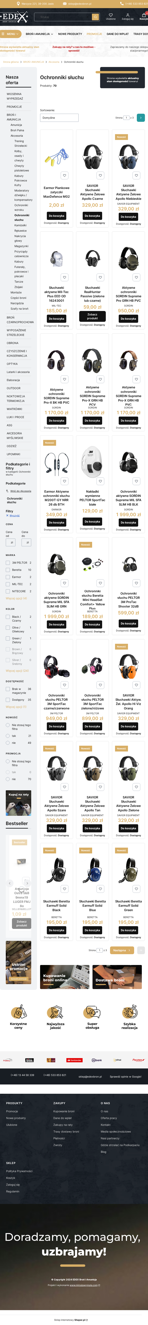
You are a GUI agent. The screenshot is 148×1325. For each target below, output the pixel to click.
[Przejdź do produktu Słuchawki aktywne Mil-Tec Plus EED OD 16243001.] (56, 259)
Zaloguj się (13, 1184)
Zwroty (57, 1145)
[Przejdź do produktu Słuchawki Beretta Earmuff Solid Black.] (56, 870)
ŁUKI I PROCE (15, 417)
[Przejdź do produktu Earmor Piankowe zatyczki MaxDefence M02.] (56, 156)
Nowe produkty (16, 1118)
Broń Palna (17, 130)
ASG (9, 425)
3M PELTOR (19, 562)
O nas (104, 1111)
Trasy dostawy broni (66, 1131)
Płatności (59, 1138)
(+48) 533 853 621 (136, 3)
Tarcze (18, 281)
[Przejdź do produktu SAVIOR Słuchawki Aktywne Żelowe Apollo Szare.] (56, 768)
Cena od (9, 533)
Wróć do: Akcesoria (20, 491)
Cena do (25, 533)
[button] (95, 17)
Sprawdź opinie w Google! (125, 1076)
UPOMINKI (13, 454)
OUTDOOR (13, 388)
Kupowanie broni (63, 1111)
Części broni (18, 297)
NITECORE (19, 591)
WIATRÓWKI (14, 409)
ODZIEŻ (12, 446)
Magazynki (21, 246)
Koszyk (10, 1177)
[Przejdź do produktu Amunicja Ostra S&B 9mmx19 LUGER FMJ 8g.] (21, 862)
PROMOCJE (14, 106)
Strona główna (11, 61)
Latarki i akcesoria (18, 372)
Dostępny (18, 699)
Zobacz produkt (21, 923)
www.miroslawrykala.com (84, 1285)
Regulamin (12, 1191)
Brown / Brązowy (17, 651)
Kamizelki (20, 225)
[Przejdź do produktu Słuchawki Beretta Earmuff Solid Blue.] (92, 870)
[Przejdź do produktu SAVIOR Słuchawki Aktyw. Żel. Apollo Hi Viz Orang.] (128, 666)
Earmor (16, 577)
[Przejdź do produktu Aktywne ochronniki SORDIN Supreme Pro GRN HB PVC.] (128, 258)
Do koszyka (56, 215)
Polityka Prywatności (19, 1171)
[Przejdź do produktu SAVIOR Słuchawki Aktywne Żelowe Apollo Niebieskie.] (128, 156)
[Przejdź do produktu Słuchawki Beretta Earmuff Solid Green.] (128, 870)
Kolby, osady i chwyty (19, 155)
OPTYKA (12, 363)
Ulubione (11, 1124)
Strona (119, 117)
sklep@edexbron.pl (79, 3)
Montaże (16, 292)
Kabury (19, 261)
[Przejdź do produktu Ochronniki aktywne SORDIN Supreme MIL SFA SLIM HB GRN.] (56, 564)
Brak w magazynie (19, 690)
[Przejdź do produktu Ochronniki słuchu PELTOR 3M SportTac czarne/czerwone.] (56, 666)
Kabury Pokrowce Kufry (20, 180)
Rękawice (20, 230)
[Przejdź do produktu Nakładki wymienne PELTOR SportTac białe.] (92, 462)
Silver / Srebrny (17, 661)
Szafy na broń (19, 308)
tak (14, 735)
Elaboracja (13, 380)
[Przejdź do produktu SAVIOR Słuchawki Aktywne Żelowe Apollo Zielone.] (128, 768)
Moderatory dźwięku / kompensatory (23, 195)
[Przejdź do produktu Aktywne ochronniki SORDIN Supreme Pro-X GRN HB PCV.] (92, 360)
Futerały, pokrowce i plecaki (21, 271)
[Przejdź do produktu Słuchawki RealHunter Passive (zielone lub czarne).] (92, 258)
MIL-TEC (17, 584)
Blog (103, 1151)
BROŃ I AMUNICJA (33, 61)
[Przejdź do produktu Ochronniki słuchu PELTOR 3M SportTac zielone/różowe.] (92, 666)
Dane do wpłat (62, 1118)
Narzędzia (17, 303)
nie (14, 742)
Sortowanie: (47, 110)
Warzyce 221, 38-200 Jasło (38, 3)
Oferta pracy (109, 1118)
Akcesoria (54, 61)
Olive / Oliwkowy (18, 629)
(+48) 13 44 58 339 (22, 1075)
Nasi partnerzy (110, 1138)
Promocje (12, 1111)
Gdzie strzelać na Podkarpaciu (120, 1145)
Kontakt (105, 1124)
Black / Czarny (16, 618)
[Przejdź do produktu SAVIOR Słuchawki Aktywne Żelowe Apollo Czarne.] (92, 156)
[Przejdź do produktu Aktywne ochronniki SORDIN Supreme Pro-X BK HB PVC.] (56, 360)
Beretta (16, 569)
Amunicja (16, 124)
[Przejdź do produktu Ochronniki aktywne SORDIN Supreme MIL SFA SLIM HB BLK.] (128, 462)
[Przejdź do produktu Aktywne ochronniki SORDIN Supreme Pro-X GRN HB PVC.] (128, 360)
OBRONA (12, 343)
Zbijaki (18, 287)
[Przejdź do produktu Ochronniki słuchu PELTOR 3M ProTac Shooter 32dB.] (128, 564)
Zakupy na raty (63, 1124)
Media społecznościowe (116, 1131)
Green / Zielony (16, 640)
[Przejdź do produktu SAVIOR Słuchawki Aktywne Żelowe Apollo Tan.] (92, 768)
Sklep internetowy (69, 1319)
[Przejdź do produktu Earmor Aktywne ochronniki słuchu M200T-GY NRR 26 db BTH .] (56, 462)
